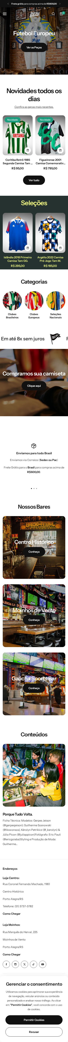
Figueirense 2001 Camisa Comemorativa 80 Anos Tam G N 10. (50, 161)
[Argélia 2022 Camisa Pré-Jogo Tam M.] (50, 233)
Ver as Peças (34, 47)
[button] (8, 3)
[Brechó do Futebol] (34, 14)
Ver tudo (34, 180)
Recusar (34, 1032)
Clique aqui (34, 385)
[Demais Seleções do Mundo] (55, 300)
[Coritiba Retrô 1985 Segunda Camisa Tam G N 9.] (18, 135)
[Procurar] (53, 14)
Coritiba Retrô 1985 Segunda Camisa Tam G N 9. (18, 161)
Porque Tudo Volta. (18, 814)
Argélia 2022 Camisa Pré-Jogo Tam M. (50, 259)
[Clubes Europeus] (34, 300)
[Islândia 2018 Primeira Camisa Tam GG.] (18, 233)
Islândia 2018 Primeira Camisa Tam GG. (18, 259)
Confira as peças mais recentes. (34, 107)
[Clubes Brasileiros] (12, 300)
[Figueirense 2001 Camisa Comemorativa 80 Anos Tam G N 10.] (50, 135)
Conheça (33, 551)
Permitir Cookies (34, 1020)
